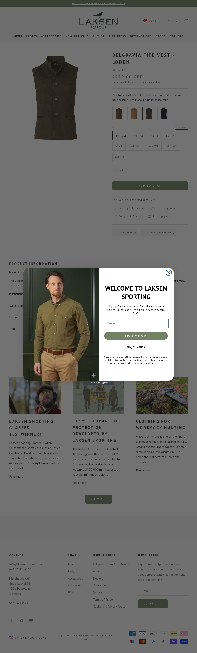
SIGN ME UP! (136, 335)
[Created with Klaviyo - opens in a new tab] (98, 383)
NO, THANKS (136, 347)
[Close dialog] (169, 273)
